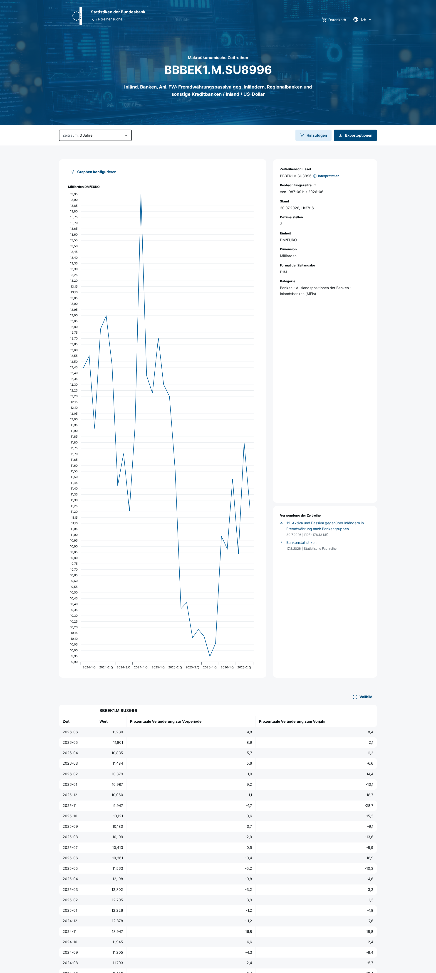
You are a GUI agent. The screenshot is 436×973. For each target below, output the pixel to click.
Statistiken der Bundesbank (118, 12)
